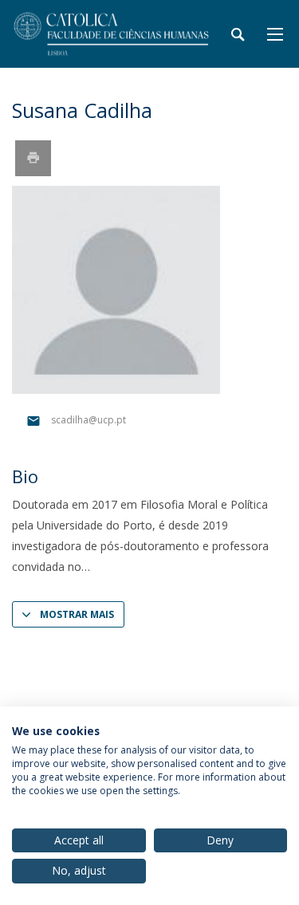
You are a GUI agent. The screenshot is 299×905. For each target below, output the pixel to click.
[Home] (111, 34)
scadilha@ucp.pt (88, 420)
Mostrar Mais (77, 614)
